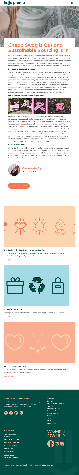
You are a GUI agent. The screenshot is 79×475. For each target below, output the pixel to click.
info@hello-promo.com (12, 457)
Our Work (50, 398)
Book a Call (51, 423)
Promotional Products (55, 403)
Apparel (50, 406)
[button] (72, 3)
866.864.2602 (9, 455)
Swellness (7, 436)
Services (50, 401)
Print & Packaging (53, 408)
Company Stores (53, 411)
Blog (49, 421)
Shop (49, 418)
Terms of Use (21, 465)
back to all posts (19, 186)
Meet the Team (52, 413)
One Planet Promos (11, 439)
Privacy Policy (9, 465)
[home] (14, 3)
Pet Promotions (10, 434)
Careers (50, 416)
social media (43, 124)
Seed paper (24, 126)
